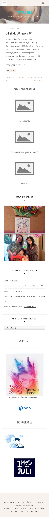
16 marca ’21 (38, 286)
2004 (7, 29)
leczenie (11, 70)
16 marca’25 (15, 281)
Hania (6, 281)
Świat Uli (24, 12)
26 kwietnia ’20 (30, 307)
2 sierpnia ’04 (24, 183)
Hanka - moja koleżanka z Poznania (18, 286)
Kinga (6, 291)
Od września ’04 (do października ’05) (24, 152)
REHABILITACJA (16, 291)
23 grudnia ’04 (24, 121)
